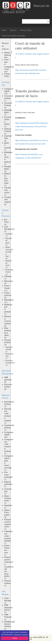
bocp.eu (13, 30)
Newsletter (8, 506)
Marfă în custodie (7, 146)
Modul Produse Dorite (7, 499)
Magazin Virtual (5, 396)
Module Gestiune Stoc (7, 55)
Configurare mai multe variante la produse (8, 446)
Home (4, 30)
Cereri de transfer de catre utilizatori (30, 45)
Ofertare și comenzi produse (7, 321)
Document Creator (8, 386)
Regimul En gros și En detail (7, 179)
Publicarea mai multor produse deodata (8, 537)
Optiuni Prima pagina (7, 513)
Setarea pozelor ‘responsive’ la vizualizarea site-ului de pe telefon (8, 568)
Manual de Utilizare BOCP (25, 9)
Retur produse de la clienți (7, 333)
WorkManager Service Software (9, 625)
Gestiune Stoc (6, 83)
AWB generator (8, 379)
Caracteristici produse (9, 427)
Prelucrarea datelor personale (13, 36)
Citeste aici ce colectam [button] (21, 634)
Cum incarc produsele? (8, 476)
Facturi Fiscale (7, 288)
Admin (46, 54)
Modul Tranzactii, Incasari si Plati (9, 253)
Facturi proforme (7, 295)
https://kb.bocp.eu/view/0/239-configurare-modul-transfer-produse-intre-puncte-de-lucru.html (31, 126)
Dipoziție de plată (8, 241)
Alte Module (5, 593)
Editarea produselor (8, 484)
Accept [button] (15, 638)
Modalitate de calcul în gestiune (8, 158)
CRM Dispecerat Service (8, 608)
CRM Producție (8, 617)
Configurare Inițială (8, 91)
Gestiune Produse (7, 131)
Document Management (7, 372)
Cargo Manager (7, 600)
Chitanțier (8, 277)
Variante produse (7, 583)
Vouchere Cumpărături (10, 362)
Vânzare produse (7, 342)
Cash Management (9, 229)
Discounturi (8, 282)
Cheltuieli (8, 234)
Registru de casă (8, 263)
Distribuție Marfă (8, 112)
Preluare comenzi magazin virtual (7, 524)
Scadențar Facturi (9, 271)
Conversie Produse (8, 105)
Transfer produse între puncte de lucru (31, 93)
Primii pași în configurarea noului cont (9, 65)
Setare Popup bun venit (6, 550)
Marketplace (9, 301)
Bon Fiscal (6, 222)
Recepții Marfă (7, 168)
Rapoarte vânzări (9, 349)
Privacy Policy (26, 30)
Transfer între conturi (7, 191)
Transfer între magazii (7, 200)
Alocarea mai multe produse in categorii (7, 416)
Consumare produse (8, 98)
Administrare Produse (9, 404)
